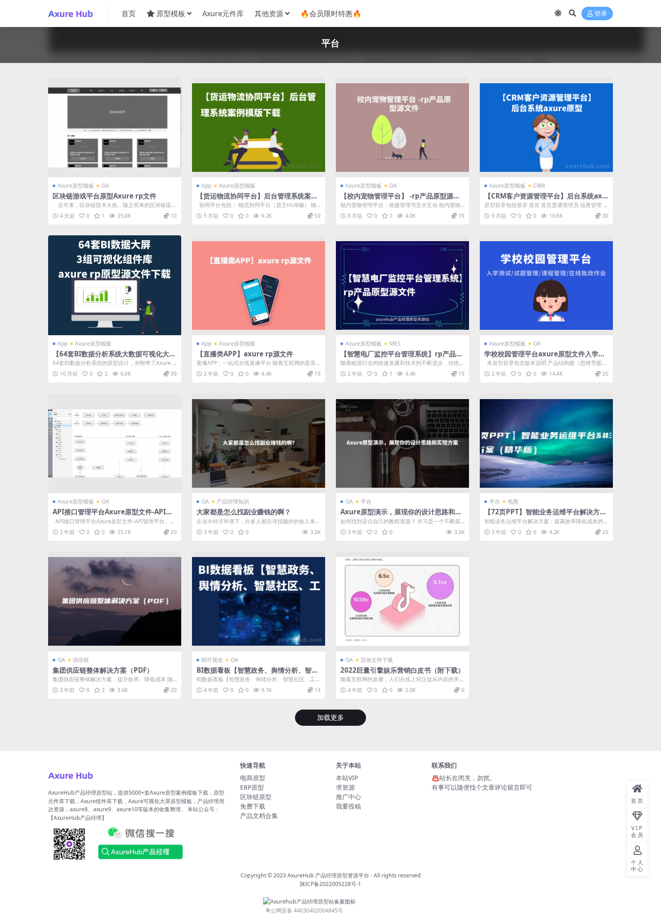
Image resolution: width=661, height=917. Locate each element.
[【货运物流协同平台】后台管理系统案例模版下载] (258, 127)
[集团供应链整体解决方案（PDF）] (114, 602)
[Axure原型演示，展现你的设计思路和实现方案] (402, 443)
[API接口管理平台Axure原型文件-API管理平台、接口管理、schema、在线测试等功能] (114, 443)
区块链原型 (256, 796)
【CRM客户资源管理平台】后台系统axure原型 (545, 199)
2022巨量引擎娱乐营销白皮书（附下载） (402, 669)
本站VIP (347, 777)
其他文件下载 (377, 660)
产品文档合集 (259, 815)
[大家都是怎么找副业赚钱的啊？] (258, 443)
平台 (366, 501)
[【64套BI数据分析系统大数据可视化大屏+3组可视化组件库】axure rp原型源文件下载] (114, 285)
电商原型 (252, 777)
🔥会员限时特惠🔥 (331, 13)
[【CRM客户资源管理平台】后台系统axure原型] (546, 127)
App (206, 185)
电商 (513, 501)
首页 (128, 13)
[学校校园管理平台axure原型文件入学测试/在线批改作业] (546, 285)
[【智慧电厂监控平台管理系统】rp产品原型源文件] (402, 285)
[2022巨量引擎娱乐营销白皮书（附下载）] (402, 602)
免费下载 (252, 806)
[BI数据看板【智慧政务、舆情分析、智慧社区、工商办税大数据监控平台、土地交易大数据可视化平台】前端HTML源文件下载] (258, 602)
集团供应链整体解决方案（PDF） (103, 669)
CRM (539, 185)
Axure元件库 (223, 13)
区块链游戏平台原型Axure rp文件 (104, 195)
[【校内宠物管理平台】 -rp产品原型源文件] (402, 127)
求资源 (345, 787)
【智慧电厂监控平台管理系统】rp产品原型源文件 (401, 357)
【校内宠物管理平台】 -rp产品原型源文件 (400, 199)
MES (395, 343)
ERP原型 (252, 787)
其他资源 (269, 13)
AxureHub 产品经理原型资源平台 (328, 875)
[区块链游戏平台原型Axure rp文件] (114, 127)
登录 (600, 13)
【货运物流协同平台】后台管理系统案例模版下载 (257, 199)
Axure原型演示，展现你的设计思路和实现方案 (401, 515)
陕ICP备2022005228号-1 (330, 884)
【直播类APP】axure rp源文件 (245, 353)
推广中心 (348, 796)
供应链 (81, 660)
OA (105, 185)
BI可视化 (212, 660)
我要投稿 (348, 806)
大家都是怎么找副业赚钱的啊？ (244, 511)
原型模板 (170, 13)
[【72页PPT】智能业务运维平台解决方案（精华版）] (546, 443)
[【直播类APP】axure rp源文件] (258, 285)
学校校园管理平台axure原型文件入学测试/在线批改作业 (544, 357)
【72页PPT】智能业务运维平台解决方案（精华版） (545, 515)
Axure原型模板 (76, 185)
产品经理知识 (233, 501)
